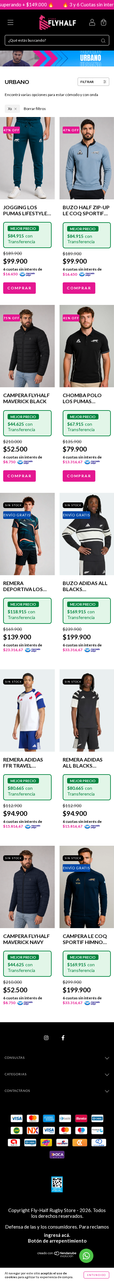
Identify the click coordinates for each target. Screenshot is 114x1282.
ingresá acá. (57, 1235)
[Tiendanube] (57, 1255)
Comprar (19, 288)
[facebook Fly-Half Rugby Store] (63, 1037)
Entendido (96, 1275)
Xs (10, 109)
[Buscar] (103, 40)
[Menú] (10, 23)
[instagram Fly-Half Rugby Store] (47, 1037)
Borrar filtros (35, 108)
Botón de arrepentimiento (57, 1241)
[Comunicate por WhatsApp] (86, 1256)
